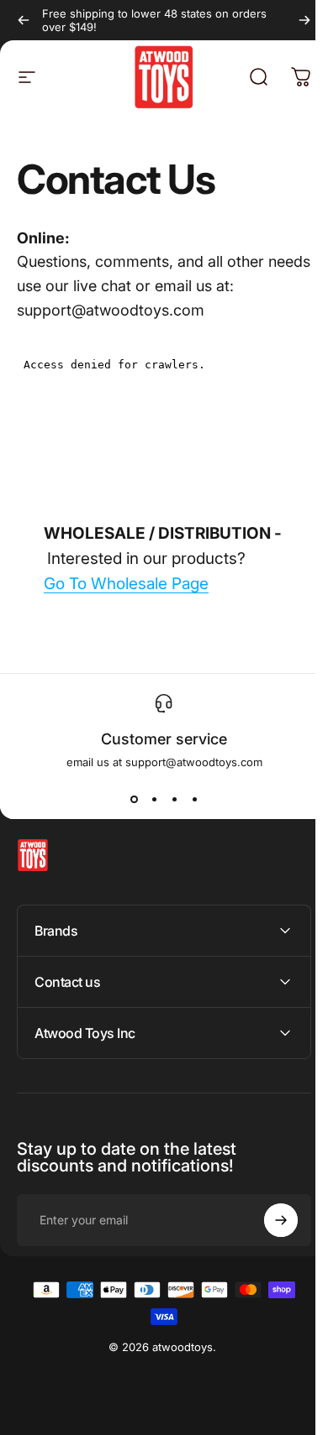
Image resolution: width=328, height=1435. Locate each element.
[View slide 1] (134, 799)
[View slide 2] (154, 799)
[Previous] (23, 20)
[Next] (304, 20)
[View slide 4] (194, 799)
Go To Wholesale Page (126, 583)
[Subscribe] (268, 1220)
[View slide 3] (174, 799)
